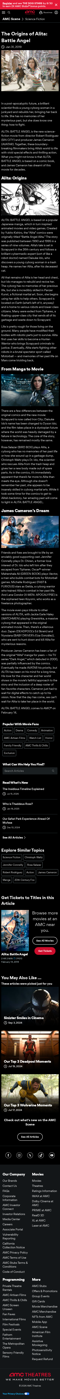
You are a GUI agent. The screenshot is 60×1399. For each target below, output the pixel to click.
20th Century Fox (25, 879)
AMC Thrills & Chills (36, 745)
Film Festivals (11, 1324)
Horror (48, 737)
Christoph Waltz (34, 857)
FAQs (6, 1191)
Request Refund (42, 1359)
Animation (47, 730)
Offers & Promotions (44, 1291)
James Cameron (47, 872)
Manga (6, 879)
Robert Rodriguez (12, 872)
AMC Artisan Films (14, 737)
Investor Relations (14, 1214)
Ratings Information (44, 1191)
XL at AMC (38, 1220)
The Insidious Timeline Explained (23, 789)
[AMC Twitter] (30, 1155)
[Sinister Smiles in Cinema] (30, 1007)
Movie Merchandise (44, 1306)
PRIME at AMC (41, 1210)
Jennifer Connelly (13, 864)
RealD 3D (38, 1215)
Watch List (35, 737)
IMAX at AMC (41, 1196)
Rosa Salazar (34, 864)
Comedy (32, 730)
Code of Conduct (14, 1271)
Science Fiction (35, 19)
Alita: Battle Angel (14, 954)
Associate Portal (13, 1229)
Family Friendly (12, 745)
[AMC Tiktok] (41, 1155)
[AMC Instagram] (19, 1155)
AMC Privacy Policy (15, 1252)
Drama (19, 730)
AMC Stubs (39, 1286)
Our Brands (10, 1180)
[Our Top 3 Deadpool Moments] (30, 1051)
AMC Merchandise (44, 1311)
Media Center (11, 1219)
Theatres (37, 1185)
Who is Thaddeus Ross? (18, 803)
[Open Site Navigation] (3, 12)
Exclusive (9, 753)
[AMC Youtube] (52, 1155)
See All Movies (45, 940)
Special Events (12, 1329)
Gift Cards (38, 1301)
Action (8, 730)
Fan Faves (9, 1314)
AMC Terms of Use (14, 1257)
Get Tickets (45, 950)
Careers (7, 1224)
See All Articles (13, 837)
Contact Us (10, 1185)
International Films (14, 1319)
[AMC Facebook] (8, 1155)
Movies (36, 1180)
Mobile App (39, 1322)
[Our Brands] (30, 1376)
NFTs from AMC (42, 1316)
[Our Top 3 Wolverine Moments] (30, 1094)
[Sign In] (56, 12)
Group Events (40, 1296)
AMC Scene (11, 19)
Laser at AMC (40, 1225)
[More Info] (14, 958)
